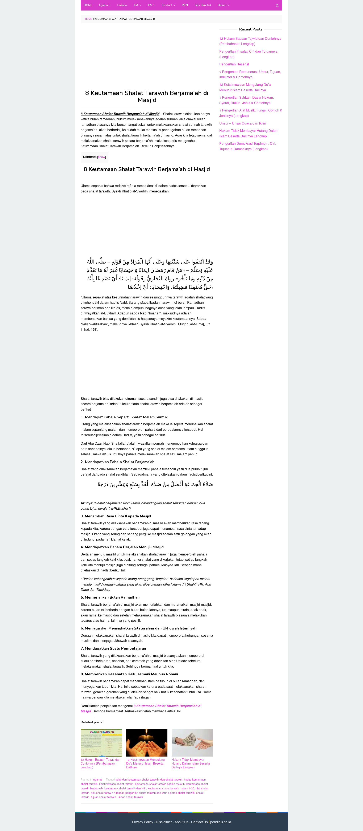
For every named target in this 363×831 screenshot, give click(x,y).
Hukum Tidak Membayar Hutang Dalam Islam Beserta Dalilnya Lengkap (191, 763)
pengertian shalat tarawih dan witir (145, 793)
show (101, 157)
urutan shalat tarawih (130, 797)
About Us (181, 821)
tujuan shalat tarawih (103, 797)
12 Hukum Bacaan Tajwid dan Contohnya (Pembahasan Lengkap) (100, 763)
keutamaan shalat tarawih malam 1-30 (171, 788)
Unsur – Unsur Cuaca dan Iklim (242, 123)
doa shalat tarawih (171, 779)
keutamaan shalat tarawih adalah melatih (160, 784)
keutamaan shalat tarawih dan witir (125, 788)
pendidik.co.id (220, 821)
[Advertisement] (147, 58)
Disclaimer (164, 821)
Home (88, 18)
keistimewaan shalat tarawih (116, 784)
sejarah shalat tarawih (181, 793)
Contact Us (199, 821)
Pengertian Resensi (234, 64)
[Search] (277, 5)
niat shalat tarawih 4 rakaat (107, 793)
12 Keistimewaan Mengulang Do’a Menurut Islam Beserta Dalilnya (145, 763)
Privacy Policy (142, 821)
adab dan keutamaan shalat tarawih (137, 779)
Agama (97, 779)
